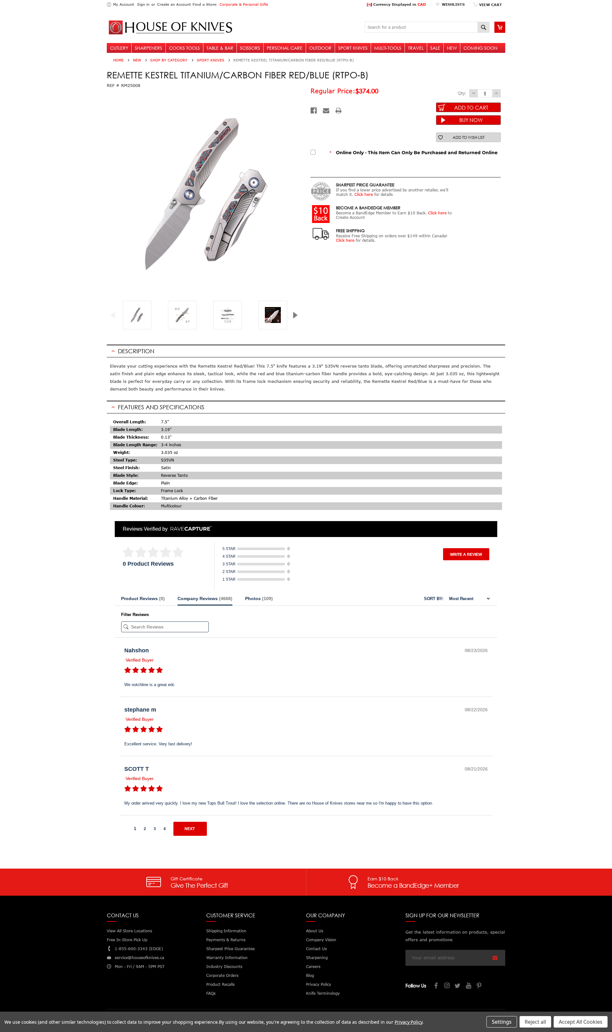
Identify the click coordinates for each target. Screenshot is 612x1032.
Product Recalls (220, 984)
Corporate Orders (222, 975)
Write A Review (466, 554)
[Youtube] (469, 986)
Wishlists (453, 4)
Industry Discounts (224, 966)
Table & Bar (220, 48)
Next (297, 315)
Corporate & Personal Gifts (244, 4)
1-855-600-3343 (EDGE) (139, 948)
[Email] (326, 110)
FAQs (210, 993)
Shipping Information (226, 930)
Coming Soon (480, 48)
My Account (123, 4)
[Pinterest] (480, 986)
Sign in (143, 4)
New (452, 48)
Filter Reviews (135, 614)
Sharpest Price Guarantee (230, 948)
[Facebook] (313, 110)
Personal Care (284, 48)
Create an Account (174, 4)
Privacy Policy (408, 1022)
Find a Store (204, 4)
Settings (502, 1021)
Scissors (250, 48)
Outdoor (320, 48)
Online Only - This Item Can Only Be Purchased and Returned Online (414, 152)
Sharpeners (148, 48)
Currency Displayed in (399, 4)
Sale (435, 48)
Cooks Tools (184, 48)
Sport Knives (353, 48)
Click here (363, 194)
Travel (416, 48)
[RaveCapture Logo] (189, 529)
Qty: (462, 93)
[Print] (338, 110)
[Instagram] (447, 986)
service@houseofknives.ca (139, 957)
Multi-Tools (387, 48)
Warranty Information (227, 957)
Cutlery (119, 48)
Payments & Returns (225, 939)
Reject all (535, 1021)
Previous (115, 315)
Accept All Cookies (580, 1021)
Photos (259, 598)
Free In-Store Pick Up (127, 939)
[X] (458, 986)
